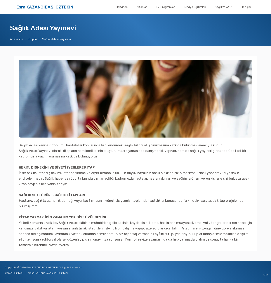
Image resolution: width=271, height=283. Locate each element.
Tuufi (266, 274)
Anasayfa (16, 39)
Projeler (33, 39)
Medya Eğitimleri (195, 7)
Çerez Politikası (14, 273)
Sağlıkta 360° (223, 7)
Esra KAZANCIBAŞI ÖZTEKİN (45, 7)
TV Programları (165, 7)
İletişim (246, 7)
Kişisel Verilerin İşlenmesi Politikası (48, 273)
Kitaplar (142, 7)
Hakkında (122, 7)
